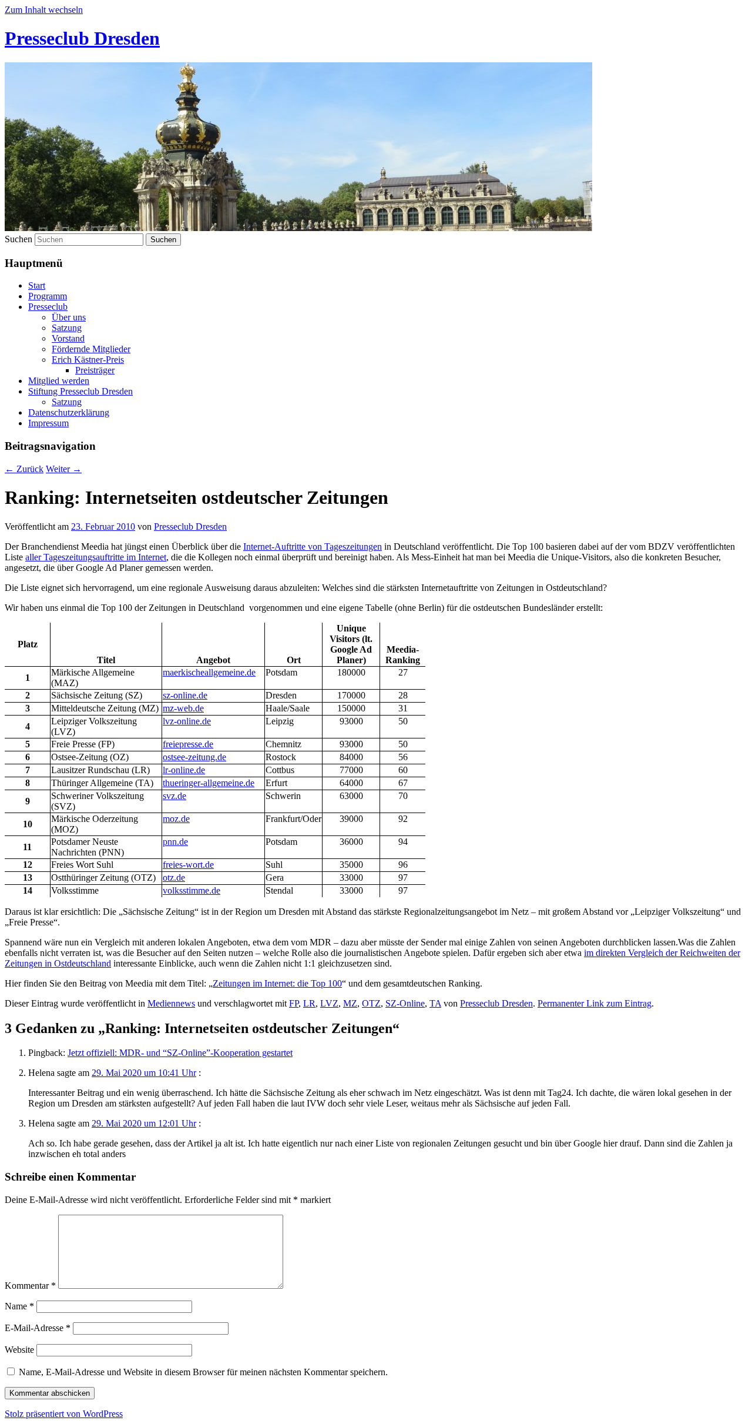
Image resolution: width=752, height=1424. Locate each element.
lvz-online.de (187, 721)
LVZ (329, 1003)
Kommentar (30, 1286)
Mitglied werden (58, 381)
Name (19, 1306)
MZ (350, 1003)
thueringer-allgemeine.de (208, 783)
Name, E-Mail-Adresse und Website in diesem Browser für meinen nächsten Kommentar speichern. (203, 1372)
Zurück (24, 469)
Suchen (18, 239)
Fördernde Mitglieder (91, 349)
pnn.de (175, 842)
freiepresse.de (188, 744)
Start (36, 285)
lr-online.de (184, 770)
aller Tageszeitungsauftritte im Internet (95, 557)
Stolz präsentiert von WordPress (64, 1414)
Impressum (48, 423)
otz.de (174, 878)
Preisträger (95, 370)
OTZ (371, 1003)
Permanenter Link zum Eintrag (595, 1003)
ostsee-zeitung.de (194, 757)
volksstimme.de (191, 890)
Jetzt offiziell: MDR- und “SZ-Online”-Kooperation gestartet (180, 1053)
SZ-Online (405, 1003)
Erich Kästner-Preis (88, 360)
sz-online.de (185, 695)
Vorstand (68, 338)
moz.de (176, 819)
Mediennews (171, 1003)
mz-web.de (183, 708)
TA (435, 1003)
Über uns (69, 317)
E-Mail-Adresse (37, 1328)
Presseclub (48, 307)
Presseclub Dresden (82, 38)
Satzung (67, 328)
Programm (47, 296)
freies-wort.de (188, 865)
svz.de (174, 796)
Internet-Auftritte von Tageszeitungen (312, 546)
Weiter (64, 469)
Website (19, 1350)
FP (293, 1003)
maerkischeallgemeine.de (209, 672)
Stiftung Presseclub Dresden (80, 391)
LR (309, 1003)
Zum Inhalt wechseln (44, 10)
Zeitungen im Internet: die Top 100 (277, 983)
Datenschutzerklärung (68, 412)
